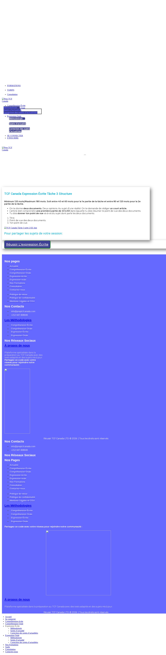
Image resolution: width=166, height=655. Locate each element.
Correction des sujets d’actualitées (24, 633)
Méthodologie (16, 628)
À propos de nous (17, 345)
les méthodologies (18, 320)
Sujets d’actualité (17, 631)
